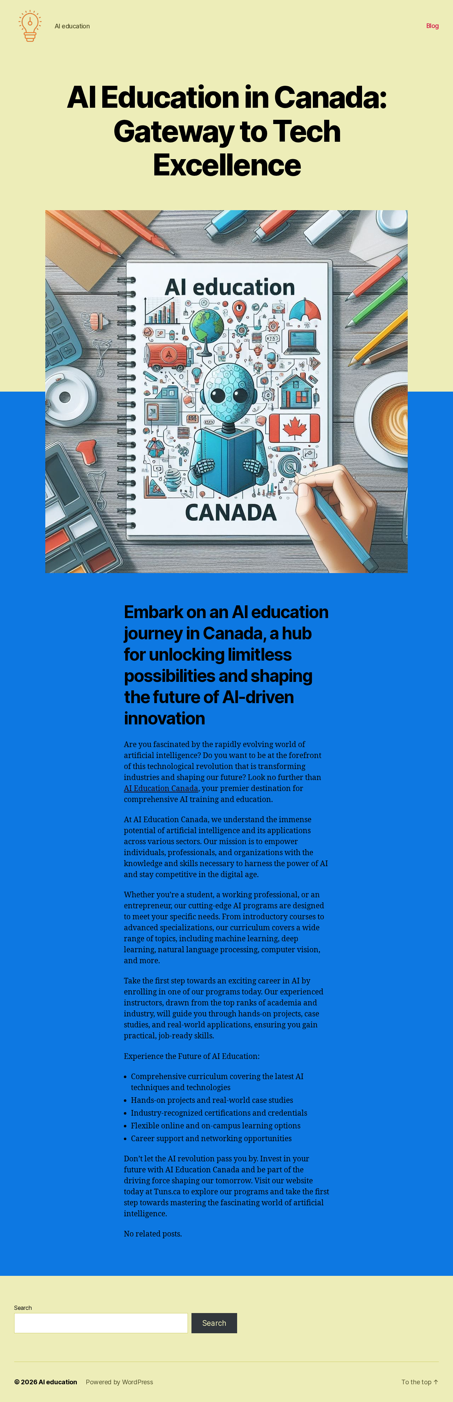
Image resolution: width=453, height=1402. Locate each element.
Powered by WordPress (119, 1382)
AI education (58, 1382)
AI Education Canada (161, 788)
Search (22, 1307)
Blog (432, 25)
